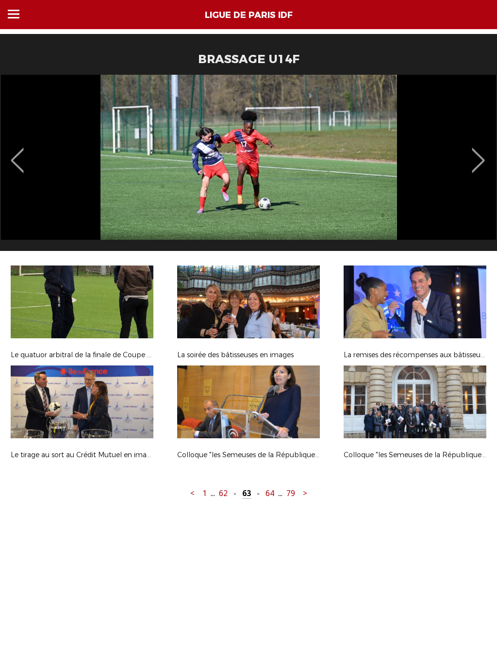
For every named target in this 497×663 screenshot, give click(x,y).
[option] (248, 166)
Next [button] (478, 153)
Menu (13, 14)
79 (290, 493)
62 (223, 493)
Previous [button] (17, 153)
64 (269, 493)
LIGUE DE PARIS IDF (249, 15)
